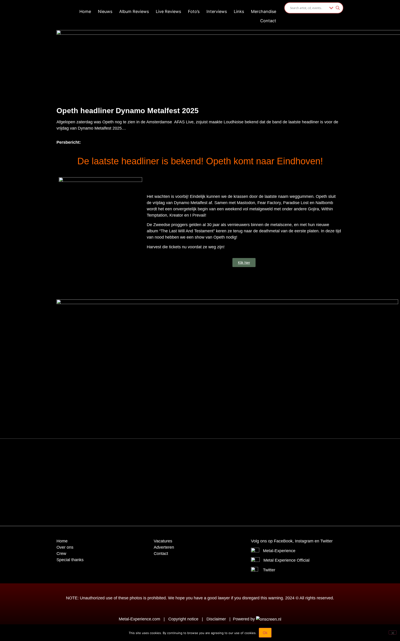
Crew (61, 553)
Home (85, 11)
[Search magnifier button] (337, 8)
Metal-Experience (279, 550)
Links (239, 11)
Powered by (244, 619)
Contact (268, 20)
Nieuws (105, 11)
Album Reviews (134, 11)
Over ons (64, 547)
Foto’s (194, 11)
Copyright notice (183, 619)
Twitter (269, 570)
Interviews (216, 11)
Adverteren (164, 547)
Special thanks (70, 559)
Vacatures (163, 541)
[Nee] (393, 632)
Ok (265, 632)
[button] (188, 453)
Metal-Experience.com (139, 619)
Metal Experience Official (286, 560)
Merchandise (263, 11)
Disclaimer (216, 619)
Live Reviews (168, 11)
